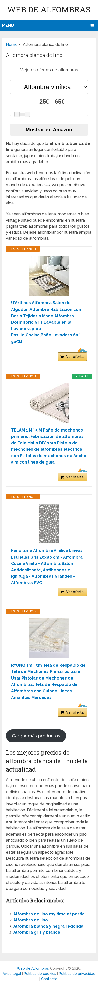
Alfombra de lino (30, 920)
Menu (8, 25)
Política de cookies (40, 974)
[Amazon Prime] (80, 350)
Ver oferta (75, 357)
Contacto (49, 979)
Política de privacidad (77, 974)
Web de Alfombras (48, 9)
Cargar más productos (36, 735)
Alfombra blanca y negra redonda (48, 926)
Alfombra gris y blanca (36, 932)
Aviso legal (12, 974)
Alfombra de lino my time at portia (49, 914)
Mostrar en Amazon (49, 129)
